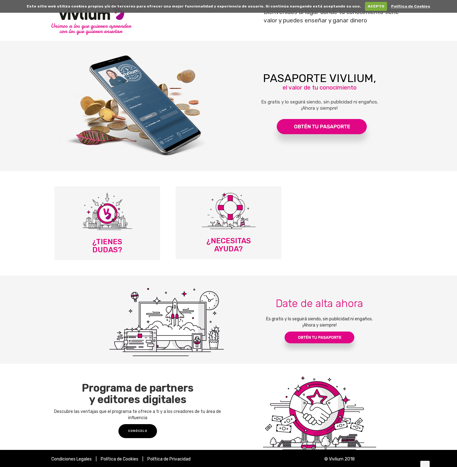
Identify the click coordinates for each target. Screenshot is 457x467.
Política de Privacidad (169, 459)
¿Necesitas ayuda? (228, 244)
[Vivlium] (152, 20)
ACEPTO (376, 6)
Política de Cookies (410, 6)
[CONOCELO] (137, 431)
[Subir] (425, 464)
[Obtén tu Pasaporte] (319, 120)
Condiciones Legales (71, 459)
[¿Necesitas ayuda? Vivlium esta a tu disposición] (228, 211)
